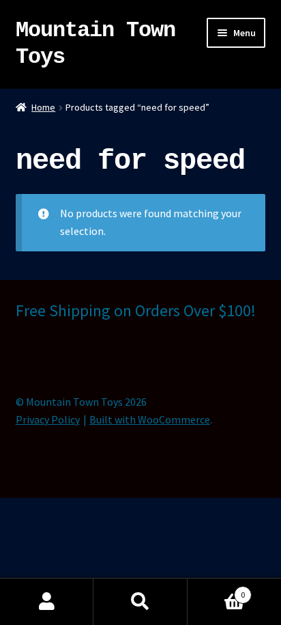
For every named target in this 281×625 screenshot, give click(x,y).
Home (43, 107)
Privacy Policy (48, 419)
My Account (46, 602)
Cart (217, 590)
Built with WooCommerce (149, 419)
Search (140, 602)
